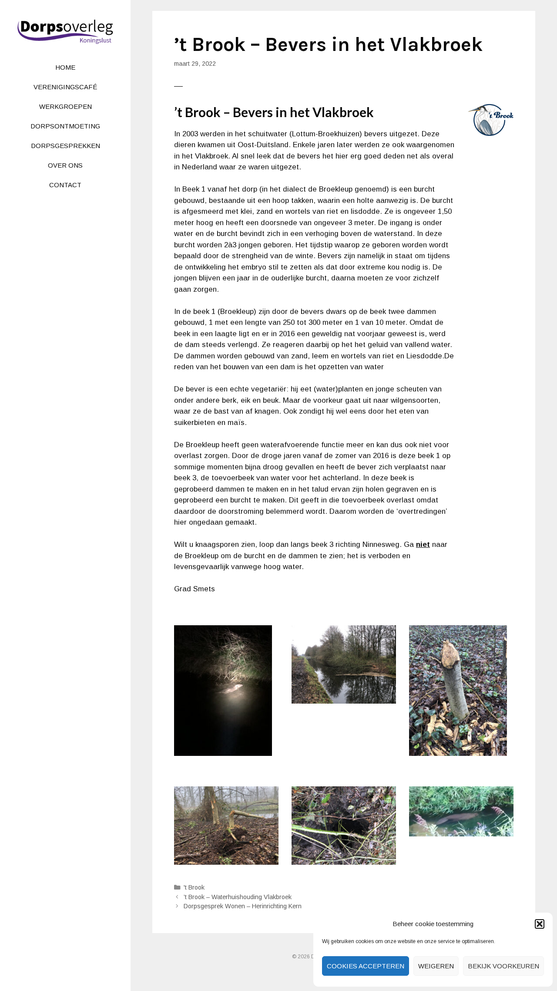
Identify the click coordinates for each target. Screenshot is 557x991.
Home (65, 67)
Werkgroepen (65, 106)
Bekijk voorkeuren (503, 966)
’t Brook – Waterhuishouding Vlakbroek (238, 896)
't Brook (194, 887)
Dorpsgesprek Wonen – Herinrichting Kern (243, 906)
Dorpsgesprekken (65, 145)
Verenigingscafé (65, 87)
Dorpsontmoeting (65, 126)
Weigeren (436, 966)
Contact (65, 185)
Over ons (65, 165)
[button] (539, 924)
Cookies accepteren (365, 966)
